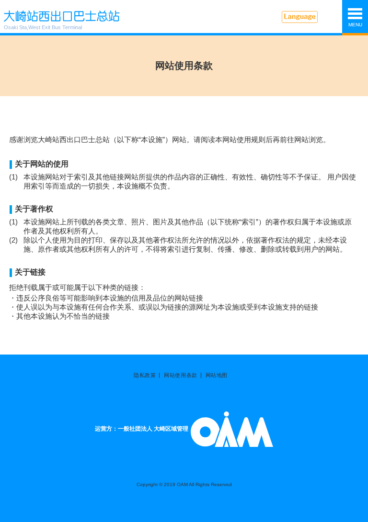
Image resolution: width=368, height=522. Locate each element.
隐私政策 (145, 375)
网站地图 (217, 375)
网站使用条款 (180, 375)
